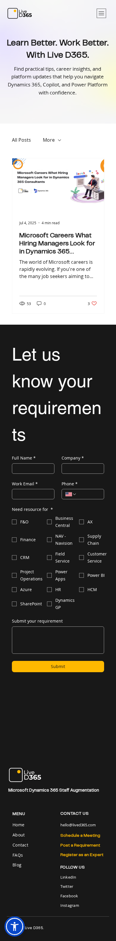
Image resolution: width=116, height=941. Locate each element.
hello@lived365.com (78, 825)
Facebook (69, 896)
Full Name (24, 458)
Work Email (25, 484)
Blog (16, 865)
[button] (14, 926)
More (49, 140)
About (18, 835)
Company (73, 458)
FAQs (17, 855)
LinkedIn (68, 877)
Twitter (66, 886)
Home (19, 825)
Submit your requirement (37, 621)
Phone (70, 484)
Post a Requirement (80, 845)
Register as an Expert (82, 855)
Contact (20, 845)
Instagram (69, 905)
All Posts (21, 140)
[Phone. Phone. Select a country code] (71, 494)
